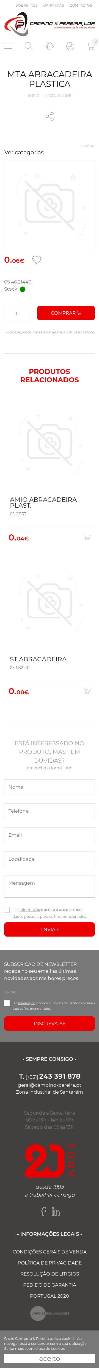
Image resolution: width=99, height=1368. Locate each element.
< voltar (87, 145)
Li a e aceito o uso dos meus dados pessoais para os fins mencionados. (49, 913)
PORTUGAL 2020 (49, 1296)
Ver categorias (24, 152)
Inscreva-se (49, 1023)
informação (30, 909)
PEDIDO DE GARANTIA (49, 1285)
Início (34, 95)
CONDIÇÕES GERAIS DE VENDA (50, 1252)
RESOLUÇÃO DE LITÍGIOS (49, 1274)
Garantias (53, 5)
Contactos (81, 5)
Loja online (59, 95)
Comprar (64, 313)
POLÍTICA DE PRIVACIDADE (50, 1263)
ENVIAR (49, 929)
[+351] (49, 1077)
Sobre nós (27, 5)
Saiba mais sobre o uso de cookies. (34, 1348)
